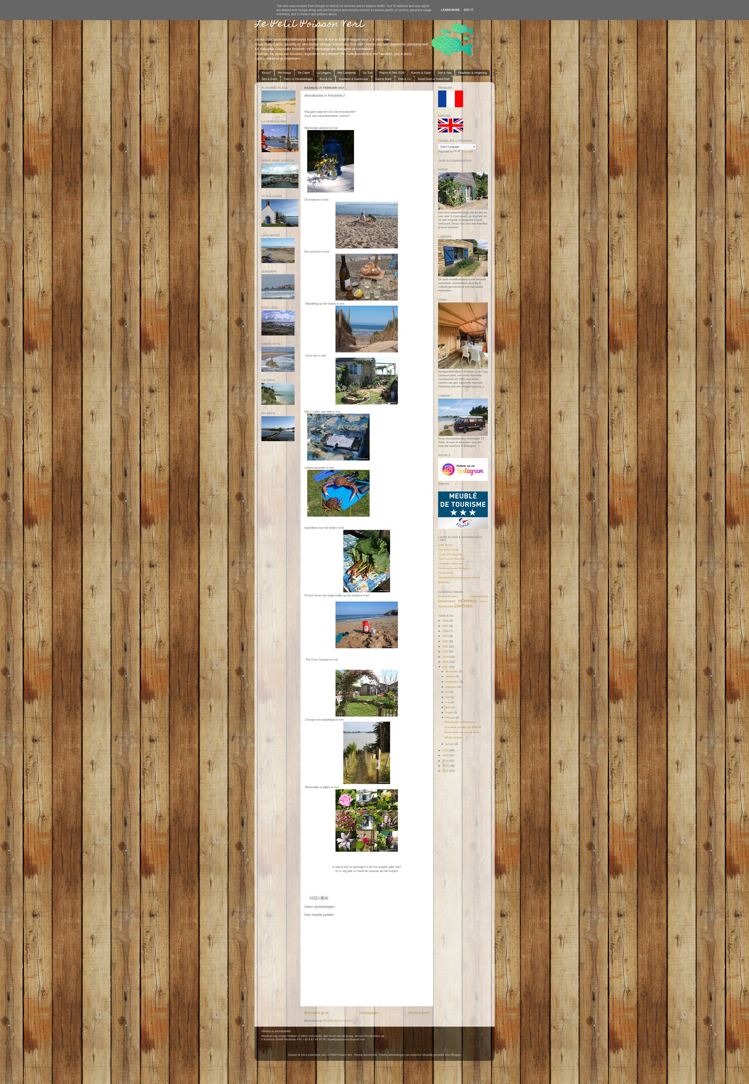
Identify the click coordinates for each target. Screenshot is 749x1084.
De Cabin (304, 72)
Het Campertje (346, 72)
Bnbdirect (444, 582)
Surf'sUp (484, 601)
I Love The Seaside (450, 554)
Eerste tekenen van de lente (462, 732)
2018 (445, 661)
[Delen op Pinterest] (326, 898)
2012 (445, 770)
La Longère (324, 72)
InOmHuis (467, 600)
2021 (445, 646)
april (448, 707)
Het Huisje (284, 72)
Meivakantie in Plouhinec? (461, 722)
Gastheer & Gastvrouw (353, 79)
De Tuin (368, 72)
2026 (445, 620)
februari (450, 717)
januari (450, 743)
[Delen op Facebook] (323, 898)
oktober (450, 676)
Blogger (456, 1054)
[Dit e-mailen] (311, 898)
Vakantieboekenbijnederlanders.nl (459, 577)
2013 (445, 765)
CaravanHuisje (479, 596)
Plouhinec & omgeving (472, 72)
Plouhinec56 (445, 572)
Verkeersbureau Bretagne (454, 568)
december (452, 671)
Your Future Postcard (451, 558)
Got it (469, 10)
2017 (445, 666)
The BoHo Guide (448, 549)
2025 (445, 625)
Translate (467, 151)
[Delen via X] (319, 898)
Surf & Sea (444, 72)
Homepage (368, 1013)
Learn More (450, 10)
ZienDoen (463, 605)
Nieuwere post (316, 1013)
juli (447, 691)
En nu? (266, 72)
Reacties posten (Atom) (337, 1020)
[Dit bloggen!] (315, 898)
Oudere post (418, 1013)
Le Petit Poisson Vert (309, 24)
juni (448, 697)
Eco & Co (326, 79)
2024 (445, 631)
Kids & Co (404, 79)
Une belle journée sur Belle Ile (463, 727)
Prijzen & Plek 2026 (391, 72)
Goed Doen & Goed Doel (434, 79)
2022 (445, 641)
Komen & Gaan (421, 72)
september (452, 681)
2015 (445, 755)
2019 (445, 656)
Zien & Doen (269, 79)
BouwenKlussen (448, 596)
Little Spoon (445, 545)
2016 (445, 750)
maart (449, 712)
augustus (451, 686)
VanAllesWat (445, 606)
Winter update (453, 737)
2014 (445, 760)
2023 (445, 636)
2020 (445, 651)
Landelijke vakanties (450, 563)
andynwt (416, 1054)
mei (448, 702)
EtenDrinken (446, 601)
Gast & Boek (383, 79)
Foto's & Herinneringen (298, 79)
